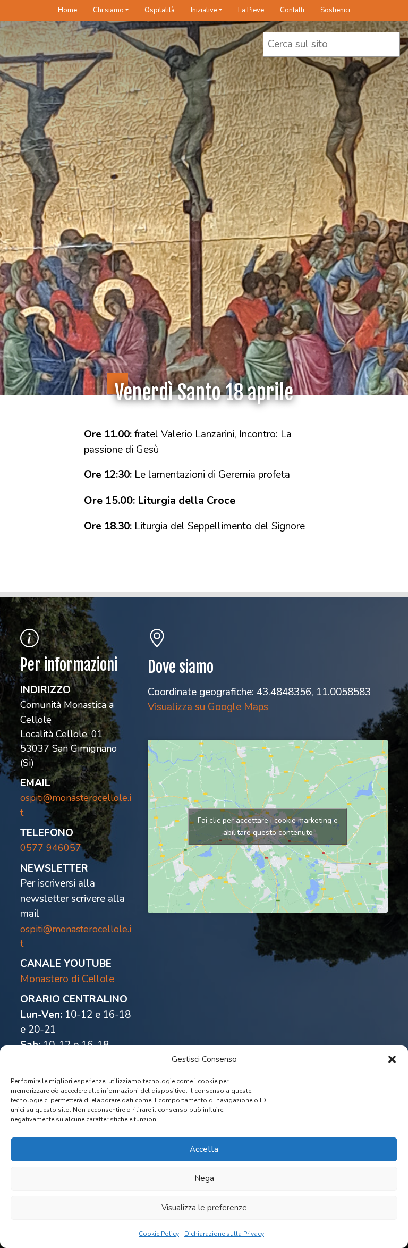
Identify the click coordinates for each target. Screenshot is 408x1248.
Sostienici (335, 10)
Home (67, 10)
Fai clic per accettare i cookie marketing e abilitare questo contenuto (268, 826)
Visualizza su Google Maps (208, 707)
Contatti (292, 10)
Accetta (204, 1149)
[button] (392, 1059)
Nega (204, 1178)
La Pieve (251, 10)
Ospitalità (159, 10)
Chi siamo (108, 10)
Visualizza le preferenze (204, 1207)
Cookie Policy (159, 1233)
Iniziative (204, 10)
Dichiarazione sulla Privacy (224, 1233)
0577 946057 (50, 847)
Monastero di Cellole (67, 979)
